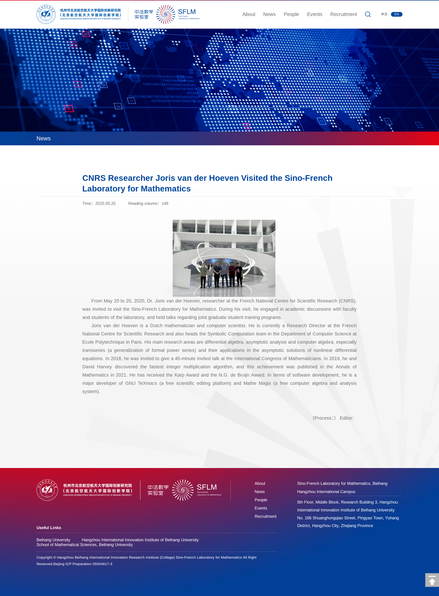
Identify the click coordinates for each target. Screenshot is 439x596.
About (248, 14)
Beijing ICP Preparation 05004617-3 (82, 564)
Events (314, 14)
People (291, 14)
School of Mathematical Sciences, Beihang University (85, 544)
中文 (384, 14)
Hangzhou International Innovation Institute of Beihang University (140, 539)
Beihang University (53, 539)
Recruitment (343, 14)
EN (396, 14)
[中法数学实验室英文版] (121, 14)
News (269, 14)
